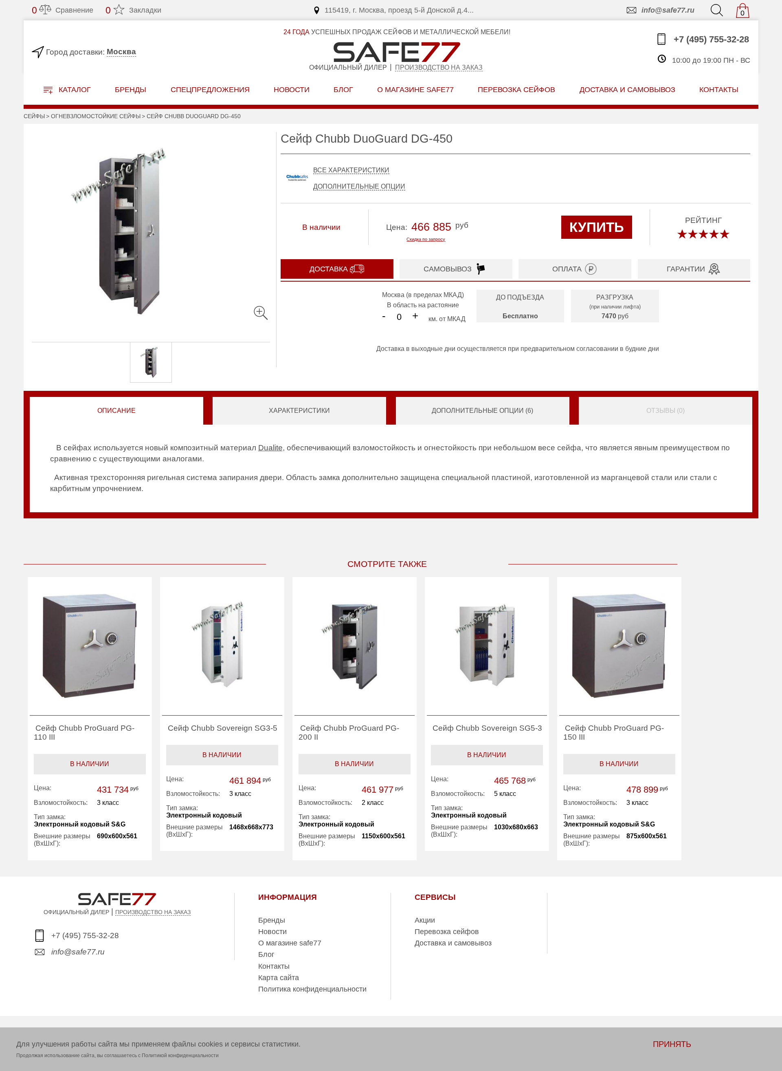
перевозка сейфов (516, 89)
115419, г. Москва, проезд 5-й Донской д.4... (399, 10)
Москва (121, 51)
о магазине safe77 (415, 89)
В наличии (89, 763)
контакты (718, 89)
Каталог (74, 90)
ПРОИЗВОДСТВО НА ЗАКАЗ (153, 912)
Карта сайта (278, 978)
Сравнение (62, 10)
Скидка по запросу (425, 239)
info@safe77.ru (667, 10)
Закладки (133, 10)
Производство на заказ (439, 67)
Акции (425, 920)
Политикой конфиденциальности (180, 1055)
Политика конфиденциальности (312, 989)
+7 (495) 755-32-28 (710, 39)
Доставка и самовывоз (453, 943)
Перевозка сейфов (447, 932)
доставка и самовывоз (627, 89)
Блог (343, 89)
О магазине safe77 (289, 943)
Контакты (274, 966)
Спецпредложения (210, 89)
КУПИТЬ (596, 227)
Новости (292, 89)
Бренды (130, 89)
